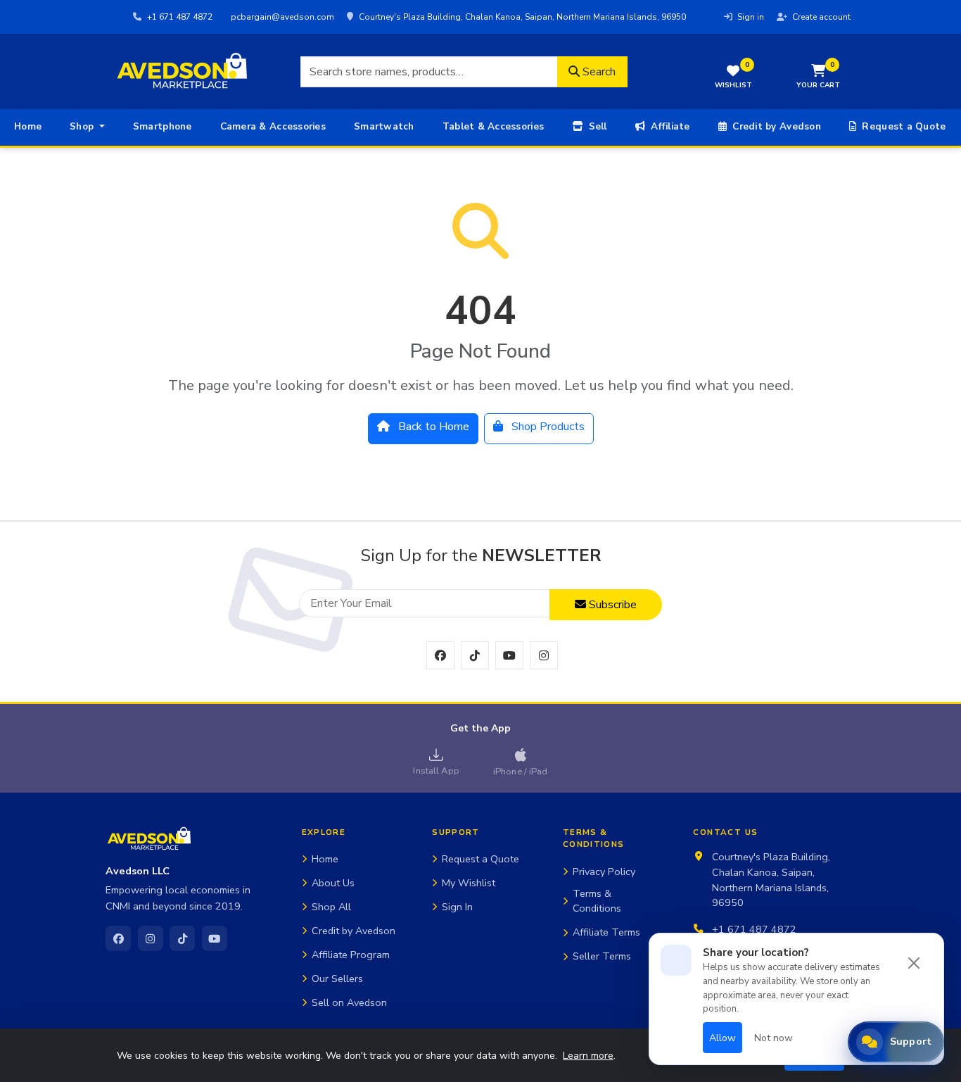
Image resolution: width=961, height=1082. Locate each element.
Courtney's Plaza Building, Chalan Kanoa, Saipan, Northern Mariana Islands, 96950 (521, 17)
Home (28, 126)
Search (598, 72)
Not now (773, 1038)
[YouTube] (214, 938)
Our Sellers (337, 978)
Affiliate (669, 126)
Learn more (588, 1055)
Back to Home (432, 426)
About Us (333, 883)
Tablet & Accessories (493, 126)
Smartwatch (384, 126)
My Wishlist (468, 883)
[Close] (914, 963)
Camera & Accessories (273, 126)
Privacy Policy (604, 871)
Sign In (457, 907)
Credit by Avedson (775, 126)
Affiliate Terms (606, 932)
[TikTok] (182, 938)
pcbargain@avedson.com (281, 17)
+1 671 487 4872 (178, 17)
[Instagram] (150, 938)
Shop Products (547, 426)
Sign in (749, 17)
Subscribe (611, 604)
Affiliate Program (351, 955)
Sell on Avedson (349, 1002)
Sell (595, 126)
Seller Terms (602, 956)
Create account (820, 17)
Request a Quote (902, 126)
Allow (722, 1038)
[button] (818, 78)
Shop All (331, 907)
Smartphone (162, 126)
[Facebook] (118, 938)
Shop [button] (83, 126)
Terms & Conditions (597, 901)
